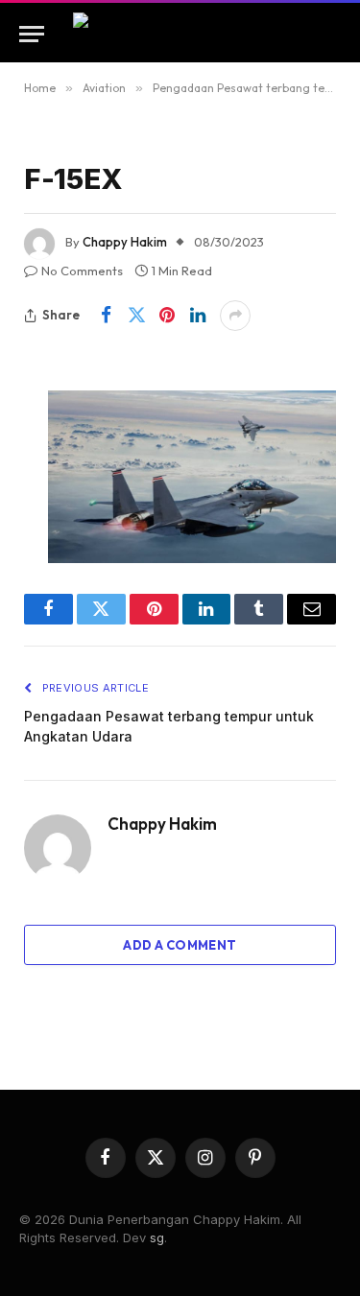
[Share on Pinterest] (167, 315)
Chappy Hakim (125, 241)
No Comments (82, 270)
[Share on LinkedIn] (197, 315)
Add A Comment (179, 945)
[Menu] (31, 34)
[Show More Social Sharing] (235, 315)
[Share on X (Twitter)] (136, 315)
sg (157, 1237)
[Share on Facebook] (105, 315)
